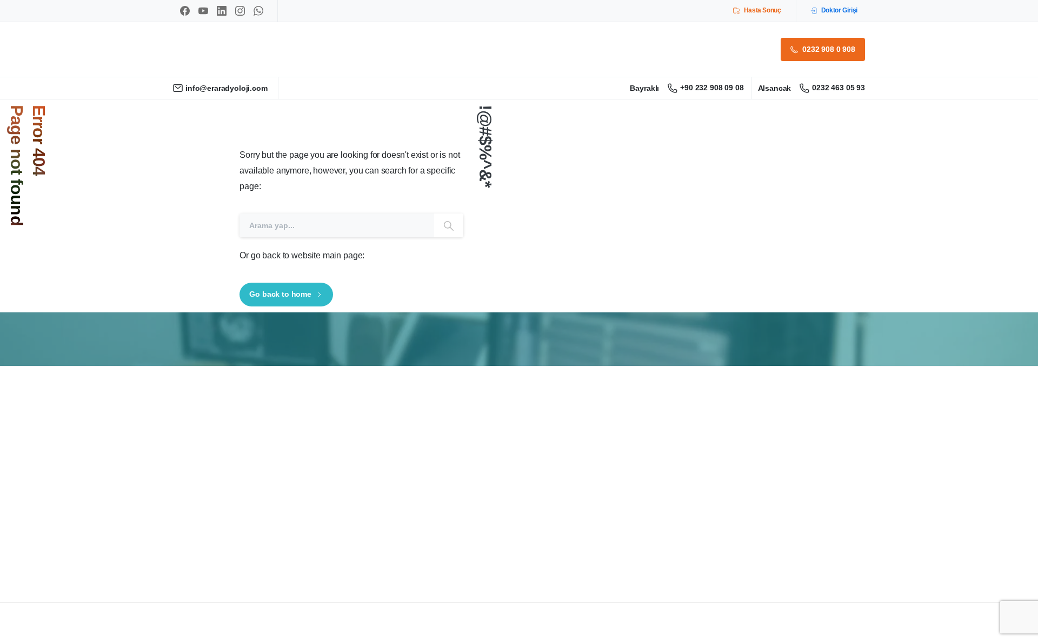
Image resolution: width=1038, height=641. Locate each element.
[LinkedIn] (221, 11)
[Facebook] (185, 11)
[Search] (448, 225)
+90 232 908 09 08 (711, 87)
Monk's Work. (245, 632)
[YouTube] (203, 11)
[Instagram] (240, 11)
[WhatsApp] (258, 11)
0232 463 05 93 (838, 87)
